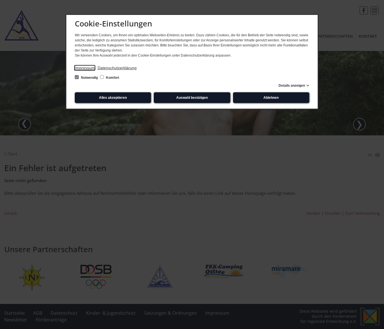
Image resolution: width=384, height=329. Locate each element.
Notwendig (89, 78)
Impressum (85, 68)
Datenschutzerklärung (117, 68)
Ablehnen (271, 98)
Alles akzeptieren (113, 98)
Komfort (112, 78)
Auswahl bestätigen (192, 98)
